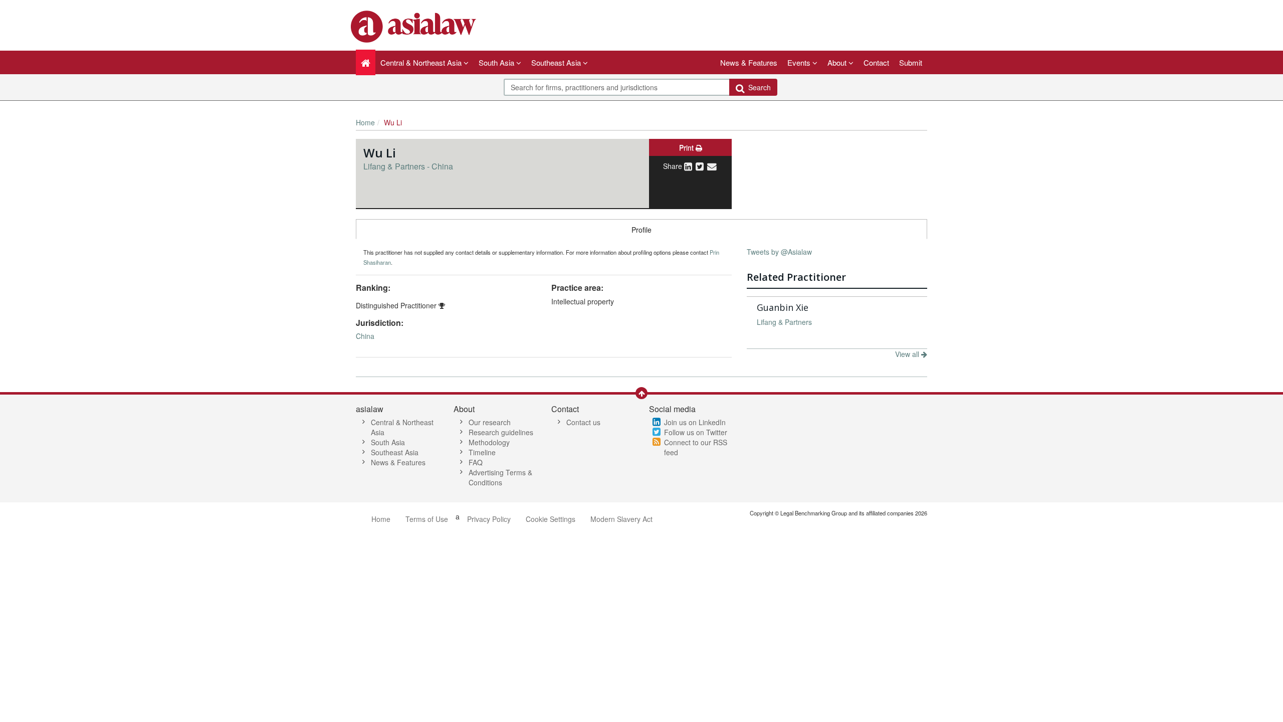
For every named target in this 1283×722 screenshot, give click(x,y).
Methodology (489, 442)
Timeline (482, 452)
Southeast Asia (394, 452)
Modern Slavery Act (621, 519)
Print (687, 147)
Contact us (583, 422)
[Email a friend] (712, 166)
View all (908, 354)
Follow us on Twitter (695, 432)
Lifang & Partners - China (408, 166)
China (365, 336)
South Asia (388, 442)
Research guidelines (501, 432)
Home (365, 122)
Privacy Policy (489, 519)
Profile (641, 230)
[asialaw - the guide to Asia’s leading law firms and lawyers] (414, 26)
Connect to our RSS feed (695, 447)
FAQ (476, 462)
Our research (490, 422)
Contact (876, 62)
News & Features (748, 62)
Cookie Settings (550, 519)
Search (757, 87)
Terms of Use (426, 519)
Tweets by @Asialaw (779, 252)
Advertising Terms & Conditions (500, 477)
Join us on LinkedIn (695, 422)
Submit (910, 62)
